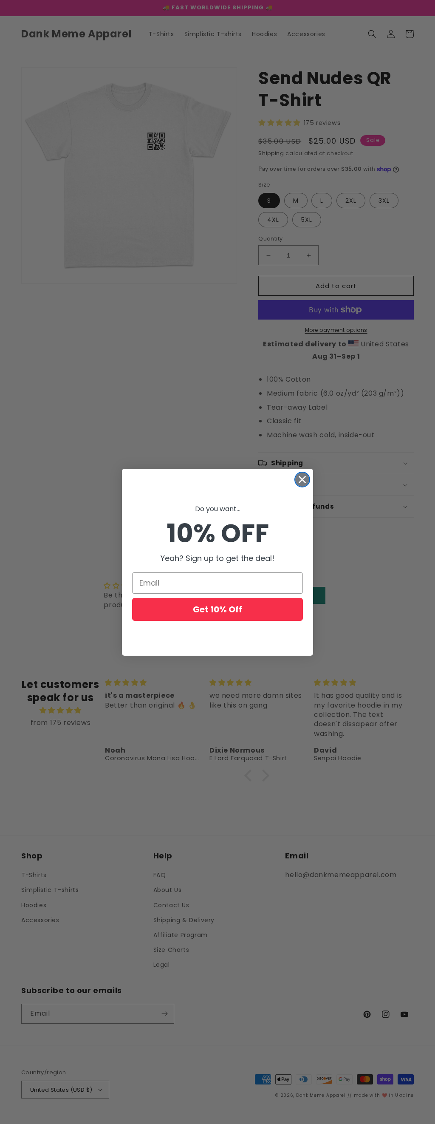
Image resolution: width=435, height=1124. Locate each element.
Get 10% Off (217, 609)
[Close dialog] (302, 479)
